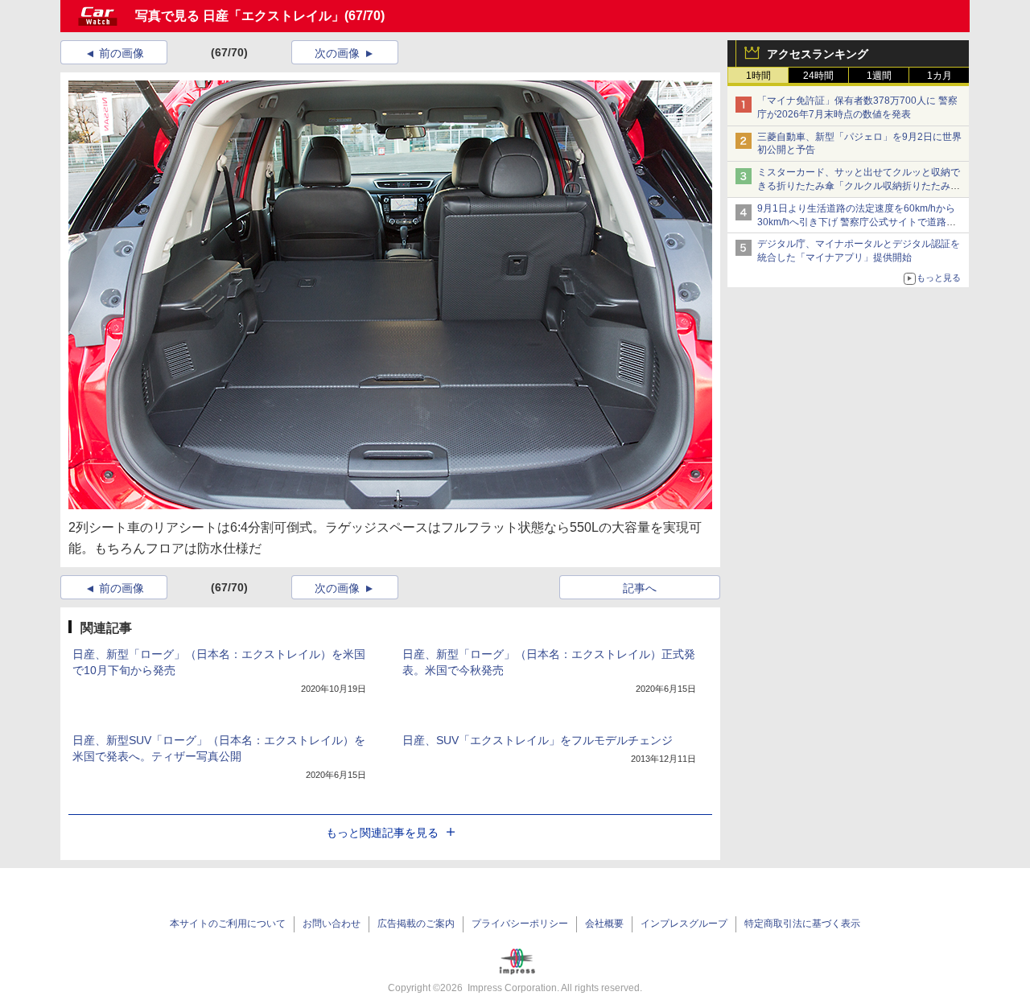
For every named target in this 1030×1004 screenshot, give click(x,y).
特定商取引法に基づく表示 (802, 923)
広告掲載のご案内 (416, 923)
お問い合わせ (331, 923)
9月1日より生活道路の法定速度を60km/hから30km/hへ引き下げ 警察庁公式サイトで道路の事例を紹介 (856, 222)
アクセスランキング (817, 53)
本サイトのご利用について (228, 923)
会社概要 (604, 923)
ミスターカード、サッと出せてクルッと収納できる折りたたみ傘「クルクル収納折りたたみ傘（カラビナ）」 (858, 186)
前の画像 (121, 53)
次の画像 (337, 53)
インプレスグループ (684, 923)
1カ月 (939, 75)
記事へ (640, 588)
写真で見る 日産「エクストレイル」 (239, 16)
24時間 (818, 75)
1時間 (758, 75)
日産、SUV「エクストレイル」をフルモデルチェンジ (537, 740)
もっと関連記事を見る (382, 832)
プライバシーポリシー (520, 923)
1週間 (879, 75)
